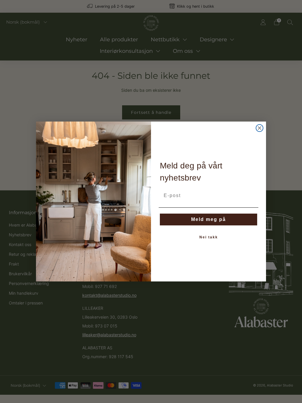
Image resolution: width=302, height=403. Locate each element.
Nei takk (208, 237)
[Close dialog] (259, 128)
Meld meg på (208, 219)
